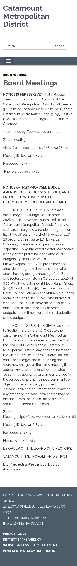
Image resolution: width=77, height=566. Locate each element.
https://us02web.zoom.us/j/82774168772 (35, 148)
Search (59, 46)
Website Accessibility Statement (30, 545)
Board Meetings (15, 75)
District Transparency (22, 539)
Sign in (49, 551)
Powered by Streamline (22, 551)
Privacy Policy (15, 533)
